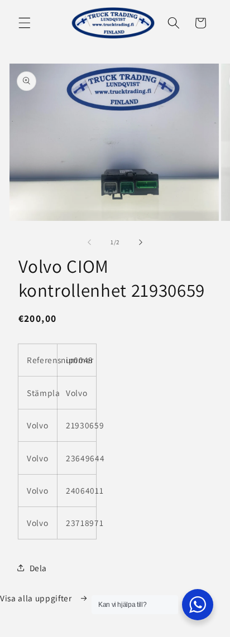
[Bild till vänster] (89, 242)
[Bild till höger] (140, 242)
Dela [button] (38, 567)
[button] (24, 22)
